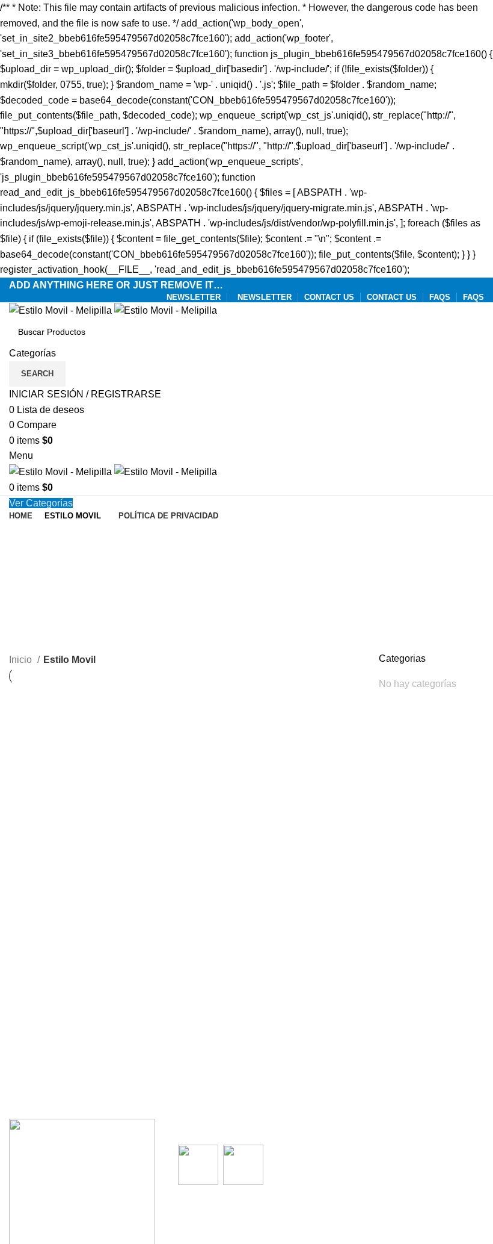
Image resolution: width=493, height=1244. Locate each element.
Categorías (34, 562)
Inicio (21, 660)
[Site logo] (61, 310)
